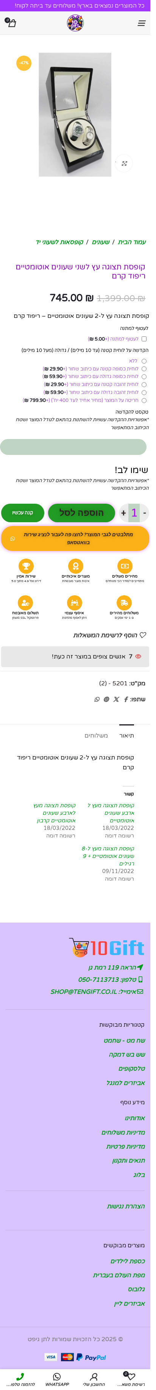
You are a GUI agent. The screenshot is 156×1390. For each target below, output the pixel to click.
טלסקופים (131, 1068)
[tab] (126, 735)
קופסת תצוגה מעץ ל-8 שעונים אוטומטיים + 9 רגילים (107, 856)
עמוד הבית (131, 242)
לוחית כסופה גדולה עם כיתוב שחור (90, 377)
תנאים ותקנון (128, 1160)
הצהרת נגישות (126, 1206)
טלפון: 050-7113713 (107, 980)
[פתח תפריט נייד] (140, 23)
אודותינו (135, 1118)
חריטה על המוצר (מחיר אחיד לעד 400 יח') (81, 400)
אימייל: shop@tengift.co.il (93, 992)
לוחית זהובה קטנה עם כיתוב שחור (91, 384)
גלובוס (136, 1289)
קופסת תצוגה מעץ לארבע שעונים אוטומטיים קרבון (54, 813)
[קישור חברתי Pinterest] (106, 699)
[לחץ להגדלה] (124, 163)
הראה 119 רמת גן (112, 967)
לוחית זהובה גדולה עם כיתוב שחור (91, 392)
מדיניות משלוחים (123, 1132)
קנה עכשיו (22, 513)
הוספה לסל (81, 513)
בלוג (139, 1175)
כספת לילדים (127, 1261)
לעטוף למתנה (113, 339)
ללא (134, 361)
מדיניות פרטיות (125, 1146)
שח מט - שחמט (124, 1040)
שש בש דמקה (127, 1054)
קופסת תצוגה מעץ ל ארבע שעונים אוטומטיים (110, 813)
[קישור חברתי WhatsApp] (96, 699)
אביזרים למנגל (125, 1083)
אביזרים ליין (129, 1304)
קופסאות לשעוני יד (59, 242)
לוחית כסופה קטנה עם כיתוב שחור (91, 369)
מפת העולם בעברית (119, 1275)
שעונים (100, 242)
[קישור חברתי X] (116, 699)
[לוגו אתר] (75, 22)
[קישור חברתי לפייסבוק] (125, 699)
